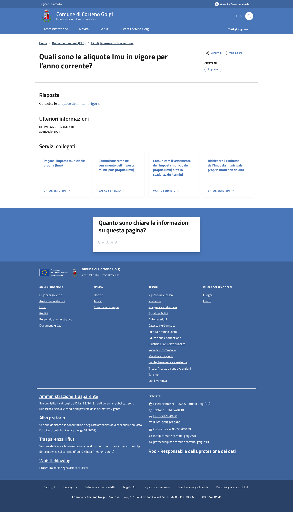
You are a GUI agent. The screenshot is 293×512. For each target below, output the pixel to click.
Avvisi (98, 301)
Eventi (207, 301)
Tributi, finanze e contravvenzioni (112, 43)
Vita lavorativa (158, 380)
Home (43, 43)
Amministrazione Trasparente (68, 396)
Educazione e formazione (165, 338)
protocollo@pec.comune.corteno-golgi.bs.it (181, 442)
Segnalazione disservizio (157, 487)
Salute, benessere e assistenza (168, 362)
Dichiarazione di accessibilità (100, 487)
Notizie (98, 295)
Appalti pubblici (158, 313)
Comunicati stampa (106, 307)
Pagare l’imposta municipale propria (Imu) (64, 163)
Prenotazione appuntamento (193, 487)
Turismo (154, 374)
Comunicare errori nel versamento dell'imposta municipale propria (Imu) (116, 165)
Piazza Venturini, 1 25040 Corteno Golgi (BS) (197, 403)
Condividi (216, 53)
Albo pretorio (52, 417)
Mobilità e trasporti (161, 356)
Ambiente (155, 301)
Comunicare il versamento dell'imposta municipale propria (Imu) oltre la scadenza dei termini (172, 167)
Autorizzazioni (158, 319)
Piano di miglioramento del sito (232, 487)
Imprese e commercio (162, 350)
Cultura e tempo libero (163, 331)
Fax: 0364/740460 (165, 416)
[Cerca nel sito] (249, 16)
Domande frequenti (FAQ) (68, 43)
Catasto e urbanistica (162, 325)
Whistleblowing (54, 460)
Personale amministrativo (55, 319)
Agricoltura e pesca (161, 295)
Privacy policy (70, 487)
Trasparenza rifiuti (57, 439)
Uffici (42, 307)
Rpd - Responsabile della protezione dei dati (192, 451)
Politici (43, 313)
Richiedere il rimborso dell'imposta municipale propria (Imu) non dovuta (226, 165)
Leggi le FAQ (129, 487)
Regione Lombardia (51, 4)
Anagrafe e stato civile (163, 307)
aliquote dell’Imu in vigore (78, 103)
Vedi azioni (235, 53)
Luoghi (207, 295)
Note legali (49, 487)
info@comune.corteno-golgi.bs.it (174, 435)
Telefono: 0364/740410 (168, 410)
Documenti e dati (50, 325)
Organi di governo (50, 295)
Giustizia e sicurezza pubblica (167, 344)
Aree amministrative (52, 301)
